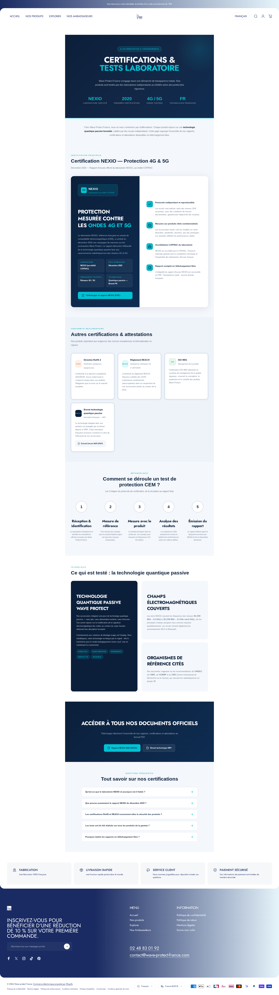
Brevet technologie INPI (160, 748)
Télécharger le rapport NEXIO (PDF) (103, 295)
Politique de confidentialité (191, 915)
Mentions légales (186, 925)
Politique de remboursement (50, 989)
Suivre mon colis (186, 930)
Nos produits (137, 920)
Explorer (134, 925)
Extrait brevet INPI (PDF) (92, 444)
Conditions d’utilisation (70, 989)
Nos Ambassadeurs (140, 930)
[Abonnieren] (67, 946)
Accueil (134, 915)
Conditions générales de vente (118, 989)
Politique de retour (187, 920)
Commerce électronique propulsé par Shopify (53, 984)
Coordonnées (101, 989)
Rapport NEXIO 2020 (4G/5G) (124, 748)
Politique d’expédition (87, 989)
